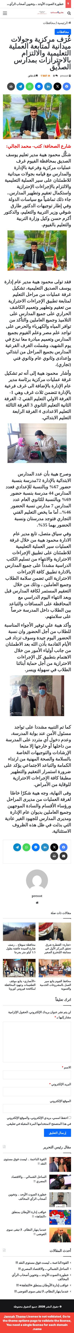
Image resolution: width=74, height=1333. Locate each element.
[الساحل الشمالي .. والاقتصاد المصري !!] (60, 1182)
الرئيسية (62, 23)
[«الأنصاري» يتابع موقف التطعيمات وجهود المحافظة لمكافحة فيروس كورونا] (19, 968)
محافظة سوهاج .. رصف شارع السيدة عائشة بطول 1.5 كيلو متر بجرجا (21, 948)
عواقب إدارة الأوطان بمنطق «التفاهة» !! (42, 1285)
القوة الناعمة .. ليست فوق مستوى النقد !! (42, 1263)
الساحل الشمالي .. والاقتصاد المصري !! (43, 1269)
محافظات (49, 23)
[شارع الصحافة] (48, 13)
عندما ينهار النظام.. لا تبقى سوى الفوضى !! (41, 1291)
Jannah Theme (15, 1316)
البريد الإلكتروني (60, 1084)
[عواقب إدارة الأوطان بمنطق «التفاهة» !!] (60, 1217)
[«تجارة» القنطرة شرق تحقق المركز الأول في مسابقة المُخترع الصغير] (55, 932)
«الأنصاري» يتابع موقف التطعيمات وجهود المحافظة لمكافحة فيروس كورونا (20, 985)
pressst (64, 75)
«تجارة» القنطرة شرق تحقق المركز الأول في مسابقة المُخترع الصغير (57, 948)
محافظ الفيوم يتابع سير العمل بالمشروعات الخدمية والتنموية (55, 985)
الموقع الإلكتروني (60, 1101)
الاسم (66, 1067)
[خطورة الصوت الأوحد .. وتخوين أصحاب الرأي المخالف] (60, 1199)
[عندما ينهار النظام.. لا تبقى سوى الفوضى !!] (60, 1235)
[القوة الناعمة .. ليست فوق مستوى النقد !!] (60, 1164)
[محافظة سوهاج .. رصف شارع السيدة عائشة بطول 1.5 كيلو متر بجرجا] (19, 932)
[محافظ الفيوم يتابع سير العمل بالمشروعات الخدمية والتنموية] (55, 968)
